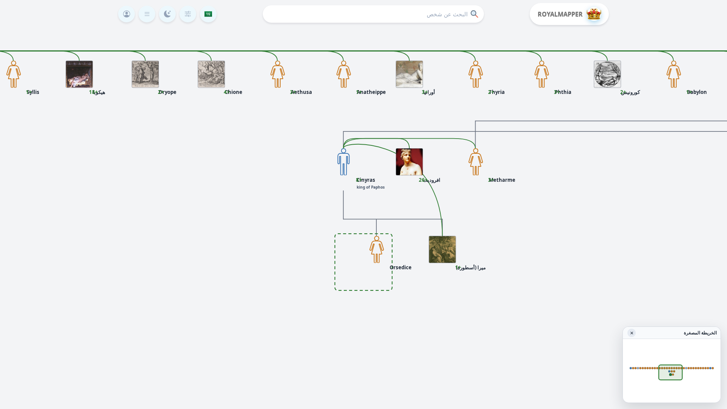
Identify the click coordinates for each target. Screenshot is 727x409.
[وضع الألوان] (167, 14)
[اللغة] (208, 14)
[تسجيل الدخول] (126, 14)
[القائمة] (147, 14)
